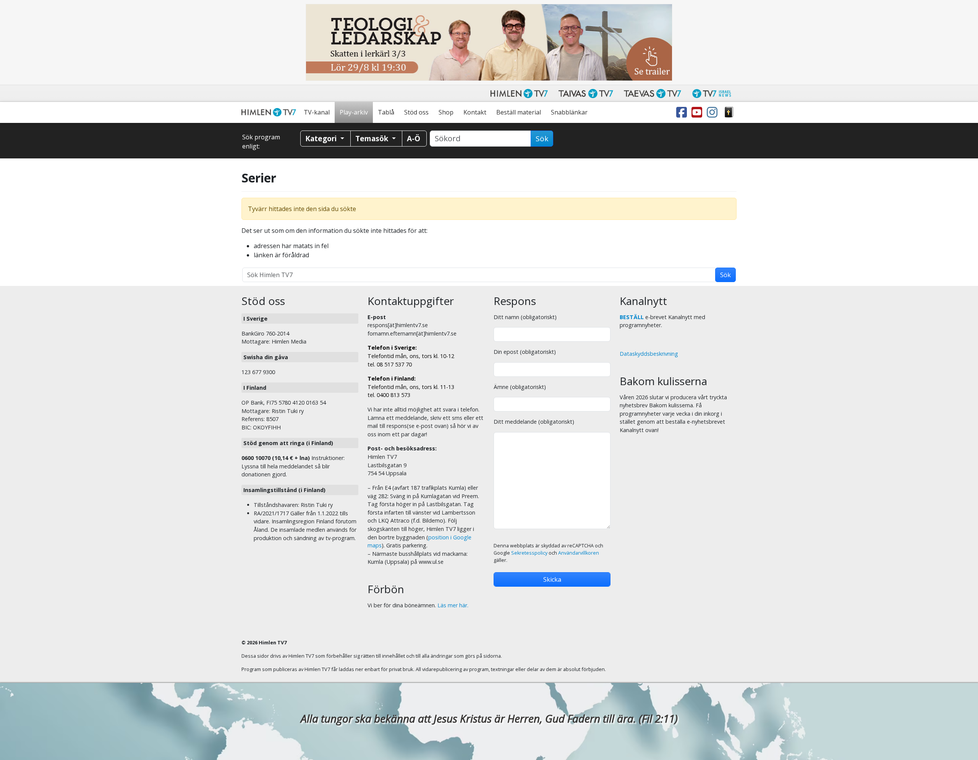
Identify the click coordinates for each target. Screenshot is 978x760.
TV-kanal (317, 112)
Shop (446, 112)
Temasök (372, 138)
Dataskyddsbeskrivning (649, 353)
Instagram (714, 112)
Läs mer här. (452, 605)
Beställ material (518, 112)
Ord (729, 112)
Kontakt (474, 112)
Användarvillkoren (578, 553)
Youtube (698, 112)
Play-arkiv (354, 112)
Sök (542, 139)
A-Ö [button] (413, 138)
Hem (270, 112)
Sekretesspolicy (529, 553)
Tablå (386, 112)
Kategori (321, 138)
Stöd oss (416, 112)
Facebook (683, 112)
